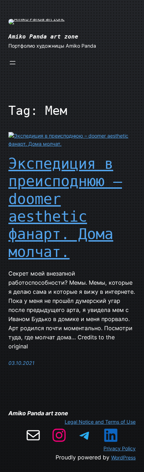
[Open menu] (12, 62)
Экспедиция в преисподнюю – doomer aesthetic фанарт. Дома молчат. (65, 208)
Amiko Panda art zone (43, 36)
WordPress (123, 457)
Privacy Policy (119, 448)
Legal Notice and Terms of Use (100, 422)
